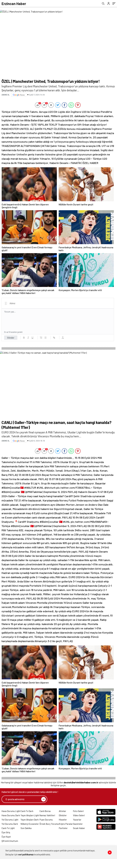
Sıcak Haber (79, 828)
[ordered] (41, 337)
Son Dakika (26, 828)
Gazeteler (78, 823)
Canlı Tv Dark (27, 811)
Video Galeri (79, 815)
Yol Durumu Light (10, 819)
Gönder (10, 337)
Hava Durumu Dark (11, 815)
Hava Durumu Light (11, 811)
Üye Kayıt (6, 836)
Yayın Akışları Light (30, 815)
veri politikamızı (26, 854)
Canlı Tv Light (8, 828)
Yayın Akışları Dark (30, 819)
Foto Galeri (78, 811)
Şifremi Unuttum (10, 841)
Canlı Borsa (45, 811)
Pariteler (63, 828)
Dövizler (63, 815)
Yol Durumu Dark (10, 823)
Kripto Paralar (66, 823)
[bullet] (45, 337)
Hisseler (63, 819)
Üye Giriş (6, 832)
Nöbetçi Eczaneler (30, 823)
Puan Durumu (46, 819)
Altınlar (62, 811)
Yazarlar (77, 819)
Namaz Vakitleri (47, 815)
